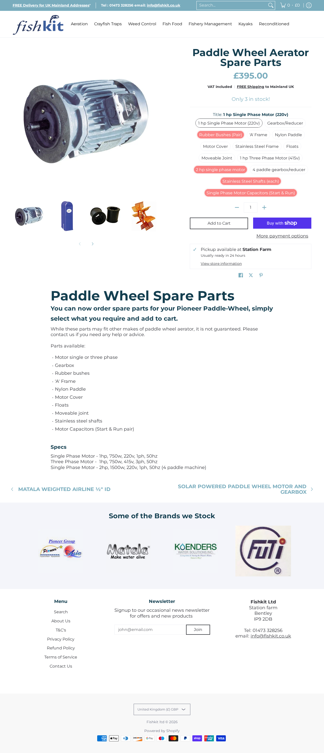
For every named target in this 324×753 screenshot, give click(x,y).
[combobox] (232, 5)
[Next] (155, 121)
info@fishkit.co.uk (271, 636)
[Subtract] (237, 207)
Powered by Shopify (162, 731)
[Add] (264, 207)
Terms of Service (60, 657)
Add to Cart (219, 223)
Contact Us (61, 666)
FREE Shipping (250, 86)
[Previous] (16, 121)
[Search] (271, 5)
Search (61, 611)
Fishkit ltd (155, 722)
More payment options (282, 236)
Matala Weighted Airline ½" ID (64, 489)
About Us (60, 621)
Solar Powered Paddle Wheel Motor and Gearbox (242, 489)
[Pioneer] (61, 551)
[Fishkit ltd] (38, 24)
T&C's (61, 630)
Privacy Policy (60, 639)
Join (198, 629)
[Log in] (309, 5)
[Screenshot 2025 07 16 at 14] (263, 551)
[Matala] (128, 551)
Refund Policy (61, 648)
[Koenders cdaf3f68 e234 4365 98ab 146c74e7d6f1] (196, 551)
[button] (240, 275)
